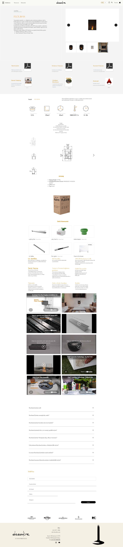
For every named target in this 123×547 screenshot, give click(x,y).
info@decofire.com (56, 532)
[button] (109, 2)
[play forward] (94, 518)
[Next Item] (93, 155)
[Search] (112, 2)
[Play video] (79, 303)
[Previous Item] (68, 25)
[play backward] (28, 518)
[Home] (120, 2)
